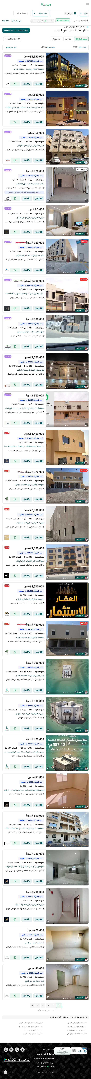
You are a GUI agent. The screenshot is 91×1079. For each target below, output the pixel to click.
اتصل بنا (39, 1058)
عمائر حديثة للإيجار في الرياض (33, 1030)
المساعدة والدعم (48, 1049)
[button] (84, 13)
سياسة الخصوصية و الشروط (44, 1062)
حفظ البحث (5, 20)
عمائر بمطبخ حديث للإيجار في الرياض (31, 1023)
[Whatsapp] (15, 83)
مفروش (68, 39)
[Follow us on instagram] (6, 1051)
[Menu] (87, 4)
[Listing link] (45, 70)
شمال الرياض (50, 47)
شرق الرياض (82, 47)
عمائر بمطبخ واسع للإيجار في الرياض (31, 1026)
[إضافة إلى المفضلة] (48, 85)
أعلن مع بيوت (41, 1054)
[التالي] (32, 1005)
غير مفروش (56, 39)
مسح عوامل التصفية (16, 21)
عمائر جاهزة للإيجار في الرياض (33, 1034)
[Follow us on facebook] (22, 1051)
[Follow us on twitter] (17, 1051)
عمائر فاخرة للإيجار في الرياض (77, 1023)
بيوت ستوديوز (49, 1058)
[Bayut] (45, 4)
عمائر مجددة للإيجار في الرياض (77, 1034)
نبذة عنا (51, 1054)
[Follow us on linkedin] (11, 1051)
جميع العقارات (81, 39)
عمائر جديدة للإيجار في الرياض (77, 1030)
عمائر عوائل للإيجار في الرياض (77, 1026)
